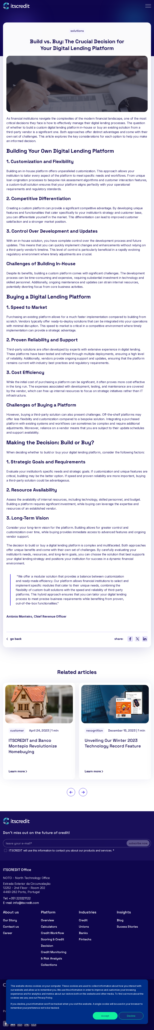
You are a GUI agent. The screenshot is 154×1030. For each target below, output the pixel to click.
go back (16, 639)
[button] (71, 792)
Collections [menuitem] (49, 965)
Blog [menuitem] (120, 920)
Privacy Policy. (45, 997)
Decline (131, 1015)
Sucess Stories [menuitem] (127, 927)
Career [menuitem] (7, 933)
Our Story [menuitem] (10, 920)
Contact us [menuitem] (11, 927)
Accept (105, 1015)
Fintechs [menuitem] (85, 939)
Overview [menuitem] (47, 920)
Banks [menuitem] (83, 933)
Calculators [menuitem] (49, 927)
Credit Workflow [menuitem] (52, 933)
